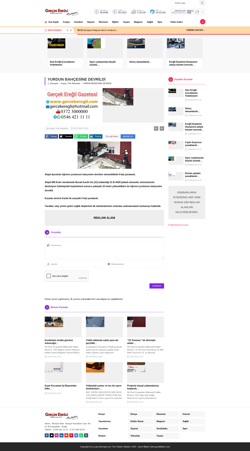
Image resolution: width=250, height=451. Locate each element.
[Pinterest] (71, 435)
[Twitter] (52, 435)
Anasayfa (54, 83)
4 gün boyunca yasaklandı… (193, 143)
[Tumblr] (86, 435)
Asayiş (63, 83)
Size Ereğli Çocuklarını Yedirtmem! (62, 63)
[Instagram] (57, 435)
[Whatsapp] (81, 435)
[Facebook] (47, 435)
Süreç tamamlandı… (140, 62)
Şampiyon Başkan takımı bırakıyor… (97, 30)
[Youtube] (66, 435)
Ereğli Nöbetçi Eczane (178, 225)
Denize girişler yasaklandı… (193, 174)
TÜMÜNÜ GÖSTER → (195, 30)
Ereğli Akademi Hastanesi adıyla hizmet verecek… (183, 63)
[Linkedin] (61, 435)
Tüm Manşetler (74, 83)
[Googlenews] (76, 435)
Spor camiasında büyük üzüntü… (103, 63)
